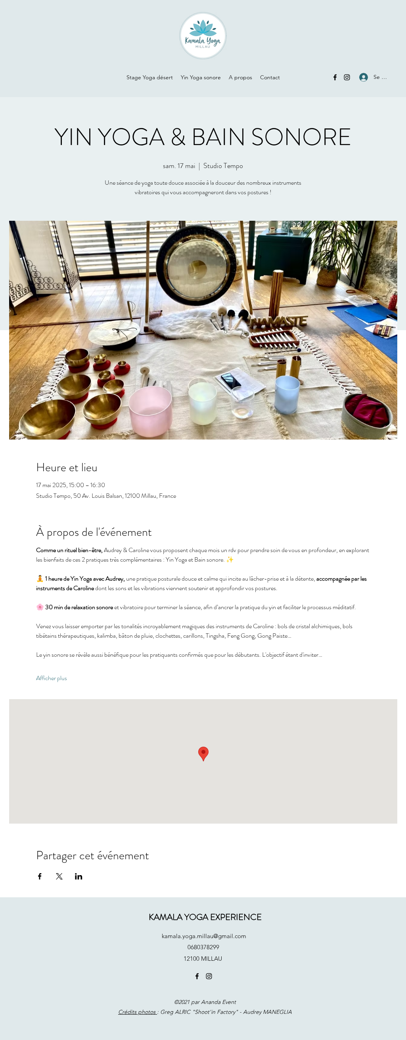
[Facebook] (335, 77)
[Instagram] (347, 77)
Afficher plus (51, 678)
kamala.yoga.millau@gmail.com (204, 936)
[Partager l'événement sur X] (59, 876)
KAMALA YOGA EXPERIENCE (205, 917)
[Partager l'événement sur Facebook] (40, 876)
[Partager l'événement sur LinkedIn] (78, 876)
